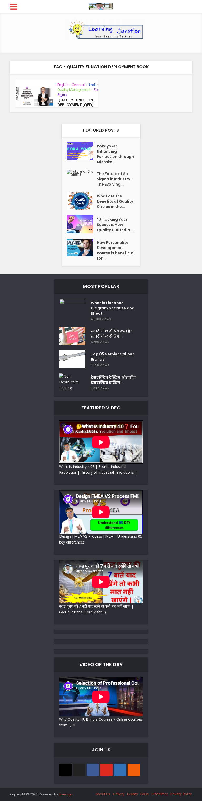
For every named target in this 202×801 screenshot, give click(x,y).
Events (132, 794)
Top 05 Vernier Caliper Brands (112, 356)
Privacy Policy (181, 794)
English (63, 84)
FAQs (144, 794)
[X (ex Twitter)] (79, 770)
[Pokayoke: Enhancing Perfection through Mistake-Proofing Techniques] (82, 151)
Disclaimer (159, 794)
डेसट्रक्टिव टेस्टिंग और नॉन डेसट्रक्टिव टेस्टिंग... (113, 380)
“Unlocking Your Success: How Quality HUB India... (115, 225)
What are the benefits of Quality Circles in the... (115, 201)
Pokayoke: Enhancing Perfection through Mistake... (115, 154)
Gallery (118, 794)
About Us (103, 794)
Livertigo (65, 794)
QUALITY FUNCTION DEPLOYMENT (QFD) (75, 102)
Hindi (92, 84)
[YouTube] (106, 770)
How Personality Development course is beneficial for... (115, 250)
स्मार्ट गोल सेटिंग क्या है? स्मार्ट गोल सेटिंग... (111, 333)
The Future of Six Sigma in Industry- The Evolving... (114, 179)
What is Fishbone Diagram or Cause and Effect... (112, 308)
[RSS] (134, 770)
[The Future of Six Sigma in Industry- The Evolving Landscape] (82, 173)
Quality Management (73, 89)
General (78, 84)
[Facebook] (93, 770)
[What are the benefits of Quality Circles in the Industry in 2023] (82, 201)
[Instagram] (65, 770)
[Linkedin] (120, 770)
